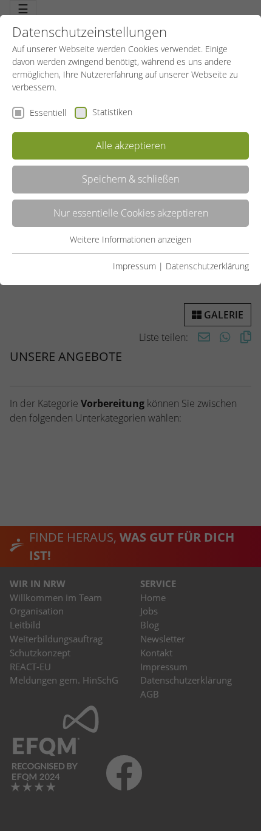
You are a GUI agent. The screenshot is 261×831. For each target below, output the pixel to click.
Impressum (134, 266)
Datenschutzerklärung (207, 266)
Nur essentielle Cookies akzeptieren (130, 213)
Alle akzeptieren (131, 145)
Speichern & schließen (130, 179)
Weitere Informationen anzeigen (130, 239)
